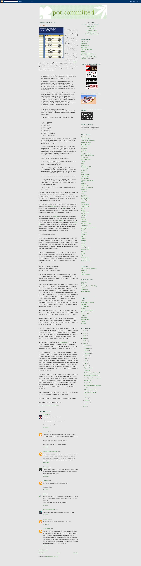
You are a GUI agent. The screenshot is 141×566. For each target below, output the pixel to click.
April (86, 366)
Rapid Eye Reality (86, 144)
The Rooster (84, 170)
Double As (84, 191)
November (87, 348)
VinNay (83, 246)
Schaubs (83, 251)
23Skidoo (83, 244)
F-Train (83, 182)
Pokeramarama (85, 197)
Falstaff (83, 214)
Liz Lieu (83, 272)
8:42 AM (46, 524)
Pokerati (83, 161)
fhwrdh (83, 202)
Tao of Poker (84, 137)
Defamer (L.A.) (85, 314)
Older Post (75, 553)
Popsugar (83, 321)
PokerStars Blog (85, 42)
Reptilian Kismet (88, 383)
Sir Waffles (84, 195)
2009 (84, 336)
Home (58, 553)
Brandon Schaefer (85, 274)
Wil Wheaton (84, 289)
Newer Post (42, 553)
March (86, 398)
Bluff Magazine (85, 45)
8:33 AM (46, 546)
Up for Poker (84, 146)
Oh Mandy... (87, 395)
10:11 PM (46, 462)
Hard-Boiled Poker (86, 154)
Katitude (83, 217)
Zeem (82, 231)
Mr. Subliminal (85, 212)
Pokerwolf (45, 414)
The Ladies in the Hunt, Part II (92, 373)
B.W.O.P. (83, 236)
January (87, 403)
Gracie (82, 163)
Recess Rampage (85, 248)
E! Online (83, 308)
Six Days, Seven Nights (90, 392)
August (87, 355)
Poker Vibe (84, 270)
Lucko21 (83, 242)
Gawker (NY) (84, 315)
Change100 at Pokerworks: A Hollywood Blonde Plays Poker (89, 56)
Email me (91, 28)
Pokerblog (83, 58)
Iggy (64, 208)
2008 (84, 338)
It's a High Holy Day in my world (92, 378)
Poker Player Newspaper (87, 53)
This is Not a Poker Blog (87, 155)
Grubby (83, 165)
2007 (84, 341)
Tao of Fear (84, 47)
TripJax (83, 210)
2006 (84, 343)
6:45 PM (46, 427)
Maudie (83, 172)
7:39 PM (46, 514)
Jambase (83, 287)
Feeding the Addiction (87, 187)
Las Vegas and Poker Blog (88, 140)
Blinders (83, 238)
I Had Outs (84, 219)
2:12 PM (46, 505)
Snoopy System (85, 257)
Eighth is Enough (88, 368)
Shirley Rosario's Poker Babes (88, 268)
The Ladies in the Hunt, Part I (91, 375)
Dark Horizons (85, 306)
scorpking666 (46, 528)
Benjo (82, 152)
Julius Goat (84, 234)
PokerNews (84, 43)
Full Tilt (75, 62)
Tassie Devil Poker (86, 261)
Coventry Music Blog (86, 49)
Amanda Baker (63, 342)
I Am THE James (85, 259)
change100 (46, 432)
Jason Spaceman (85, 176)
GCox (82, 193)
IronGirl (83, 253)
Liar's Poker (87, 370)
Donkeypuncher (85, 206)
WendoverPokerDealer (49, 509)
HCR (44, 494)
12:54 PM (46, 476)
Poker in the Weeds (86, 142)
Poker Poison (84, 225)
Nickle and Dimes (85, 159)
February (87, 400)
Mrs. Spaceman (85, 178)
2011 (84, 331)
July (86, 358)
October (87, 350)
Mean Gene (84, 150)
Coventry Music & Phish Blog (89, 286)
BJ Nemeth (84, 232)
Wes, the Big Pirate (86, 223)
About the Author (91, 26)
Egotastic (83, 323)
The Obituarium (85, 174)
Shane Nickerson (85, 291)
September (87, 353)
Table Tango (84, 189)
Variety (83, 300)
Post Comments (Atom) (52, 556)
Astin (82, 255)
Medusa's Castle (85, 249)
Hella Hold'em (84, 201)
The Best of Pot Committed (92, 34)
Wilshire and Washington (87, 310)
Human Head (84, 169)
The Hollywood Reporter (87, 302)
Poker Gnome (84, 216)
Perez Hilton (84, 317)
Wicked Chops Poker (86, 167)
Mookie (83, 208)
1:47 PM (46, 489)
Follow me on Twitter (91, 30)
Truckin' (83, 51)
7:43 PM (46, 447)
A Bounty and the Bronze (90, 390)
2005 (84, 406)
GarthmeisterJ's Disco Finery (88, 227)
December (87, 345)
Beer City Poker (85, 199)
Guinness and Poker (86, 139)
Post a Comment (43, 550)
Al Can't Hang (84, 157)
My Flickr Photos (91, 32)
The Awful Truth (85, 319)
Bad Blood (84, 148)
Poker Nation (84, 221)
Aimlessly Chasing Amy (87, 180)
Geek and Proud (85, 204)
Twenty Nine (87, 380)
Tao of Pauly (84, 282)
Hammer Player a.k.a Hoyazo (50, 451)
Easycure (56, 216)
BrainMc (45, 467)
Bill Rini (83, 184)
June (86, 361)
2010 (84, 333)
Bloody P (83, 229)
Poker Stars (53, 206)
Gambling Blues (85, 185)
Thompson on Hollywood (87, 312)
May (86, 363)
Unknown (45, 480)
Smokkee (83, 240)
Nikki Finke (84, 304)
